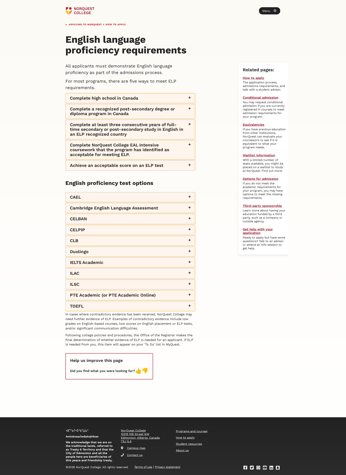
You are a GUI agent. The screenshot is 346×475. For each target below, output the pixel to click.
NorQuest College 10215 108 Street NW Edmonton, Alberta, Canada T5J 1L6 (140, 436)
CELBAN (78, 218)
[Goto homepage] (80, 10)
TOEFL (77, 306)
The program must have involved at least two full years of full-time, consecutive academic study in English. (124, 112)
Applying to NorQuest (85, 24)
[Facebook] (246, 468)
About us (182, 450)
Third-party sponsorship (262, 206)
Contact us (135, 455)
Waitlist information (259, 155)
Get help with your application (258, 231)
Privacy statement (167, 467)
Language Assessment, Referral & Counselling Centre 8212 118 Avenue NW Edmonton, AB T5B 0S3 (130, 242)
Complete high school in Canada (104, 98)
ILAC (74, 273)
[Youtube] (266, 468)
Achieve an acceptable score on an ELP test (116, 165)
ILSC (74, 284)
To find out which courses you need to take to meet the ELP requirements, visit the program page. (129, 151)
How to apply (116, 24)
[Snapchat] (279, 468)
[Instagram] (259, 468)
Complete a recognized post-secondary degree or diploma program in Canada (122, 111)
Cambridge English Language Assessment (114, 208)
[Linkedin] (272, 468)
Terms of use (143, 467)
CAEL (75, 197)
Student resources (189, 444)
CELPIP (77, 229)
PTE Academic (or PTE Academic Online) (113, 295)
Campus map (136, 448)
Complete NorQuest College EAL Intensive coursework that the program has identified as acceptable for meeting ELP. (119, 150)
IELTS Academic (86, 262)
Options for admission (260, 179)
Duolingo (79, 251)
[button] (269, 10)
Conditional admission (260, 97)
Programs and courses (191, 431)
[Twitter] (253, 468)
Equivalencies (253, 124)
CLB (74, 240)
